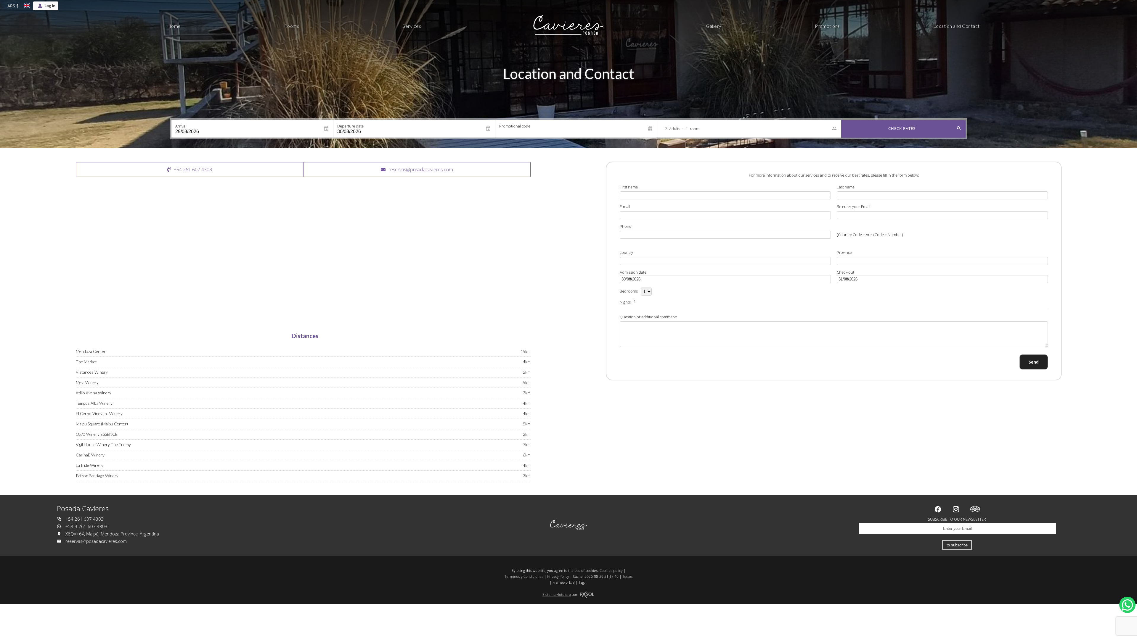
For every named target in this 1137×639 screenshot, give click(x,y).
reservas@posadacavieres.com (96, 541)
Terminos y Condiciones (524, 576)
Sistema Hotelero (556, 594)
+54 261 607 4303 (84, 519)
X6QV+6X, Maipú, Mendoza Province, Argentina (111, 534)
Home (174, 26)
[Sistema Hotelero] (587, 594)
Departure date (350, 126)
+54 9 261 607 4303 (85, 526)
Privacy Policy (558, 576)
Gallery (714, 26)
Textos (627, 576)
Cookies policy (611, 570)
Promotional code (514, 126)
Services (411, 26)
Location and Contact (956, 26)
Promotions (827, 26)
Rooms (291, 26)
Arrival (180, 126)
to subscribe (957, 545)
